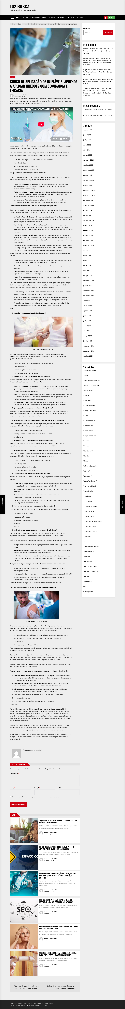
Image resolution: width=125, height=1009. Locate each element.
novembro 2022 (89, 296)
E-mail (37, 788)
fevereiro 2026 (88, 160)
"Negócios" (87, 496)
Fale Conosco (35, 17)
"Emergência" (88, 431)
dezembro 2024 (89, 190)
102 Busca (20, 6)
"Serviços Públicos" (90, 551)
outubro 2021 (88, 356)
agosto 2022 (87, 311)
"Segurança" (87, 536)
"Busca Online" (88, 390)
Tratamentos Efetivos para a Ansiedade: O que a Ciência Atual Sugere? (58, 821)
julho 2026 (87, 135)
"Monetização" (88, 491)
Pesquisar (86, 28)
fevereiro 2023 (88, 281)
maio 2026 (87, 145)
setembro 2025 (88, 170)
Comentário (14, 773)
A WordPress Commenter (92, 115)
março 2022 (87, 336)
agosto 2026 (87, 130)
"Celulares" (87, 401)
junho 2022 (87, 321)
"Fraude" (86, 441)
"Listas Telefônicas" (90, 481)
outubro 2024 (88, 200)
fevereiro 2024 (88, 220)
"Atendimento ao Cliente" (92, 380)
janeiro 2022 (87, 341)
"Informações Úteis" (90, 466)
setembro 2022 (88, 306)
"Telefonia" (87, 576)
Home (44, 17)
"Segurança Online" (90, 526)
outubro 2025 (88, 165)
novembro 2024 (89, 195)
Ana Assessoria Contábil (20, 94)
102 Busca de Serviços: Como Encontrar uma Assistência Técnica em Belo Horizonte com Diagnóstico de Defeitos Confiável (97, 92)
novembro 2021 (88, 351)
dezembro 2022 (89, 291)
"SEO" (85, 541)
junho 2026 (87, 140)
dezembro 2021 (88, 346)
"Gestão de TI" (88, 451)
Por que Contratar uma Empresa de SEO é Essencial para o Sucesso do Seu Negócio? (56, 901)
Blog (18, 17)
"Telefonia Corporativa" (91, 571)
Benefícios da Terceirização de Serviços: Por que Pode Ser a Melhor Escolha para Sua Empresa (57, 875)
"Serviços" (87, 556)
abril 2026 (87, 150)
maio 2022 (87, 326)
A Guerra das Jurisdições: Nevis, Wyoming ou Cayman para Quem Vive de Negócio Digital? (98, 81)
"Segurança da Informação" (92, 521)
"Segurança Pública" (90, 531)
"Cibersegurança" (89, 406)
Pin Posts (60, 17)
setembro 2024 (88, 205)
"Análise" (86, 375)
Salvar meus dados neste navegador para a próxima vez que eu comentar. (36, 797)
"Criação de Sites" (89, 411)
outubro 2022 (88, 301)
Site (60, 788)
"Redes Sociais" (88, 511)
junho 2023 (87, 260)
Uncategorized (88, 591)
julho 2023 (87, 255)
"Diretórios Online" (89, 421)
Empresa (25, 17)
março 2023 (87, 276)
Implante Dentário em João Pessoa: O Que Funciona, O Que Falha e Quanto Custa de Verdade (98, 51)
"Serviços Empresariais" (91, 546)
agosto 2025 (87, 175)
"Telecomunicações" (90, 566)
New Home (51, 17)
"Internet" (86, 471)
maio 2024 (87, 215)
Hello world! (108, 110)
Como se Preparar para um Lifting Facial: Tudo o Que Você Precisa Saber (58, 927)
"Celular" (86, 395)
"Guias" (85, 461)
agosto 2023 (87, 250)
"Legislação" (87, 476)
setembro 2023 (88, 245)
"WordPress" (87, 581)
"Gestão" (86, 456)
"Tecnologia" (87, 561)
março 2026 (87, 155)
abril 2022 (87, 331)
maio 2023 (87, 265)
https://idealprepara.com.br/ (27, 148)
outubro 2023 (88, 240)
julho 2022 (87, 316)
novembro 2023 (89, 235)
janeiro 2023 (87, 286)
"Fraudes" (86, 446)
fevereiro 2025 (88, 180)
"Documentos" (88, 426)
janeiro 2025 (87, 185)
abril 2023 (87, 270)
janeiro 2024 (87, 225)
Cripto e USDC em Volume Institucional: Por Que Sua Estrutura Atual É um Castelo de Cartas (97, 72)
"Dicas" (85, 416)
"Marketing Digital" (89, 486)
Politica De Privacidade (75, 17)
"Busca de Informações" (91, 385)
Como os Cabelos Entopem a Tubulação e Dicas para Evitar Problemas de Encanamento (58, 954)
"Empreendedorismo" (90, 436)
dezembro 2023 (89, 230)
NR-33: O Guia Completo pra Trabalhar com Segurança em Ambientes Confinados (56, 848)
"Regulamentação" (89, 516)
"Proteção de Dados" (90, 506)
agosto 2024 (87, 210)
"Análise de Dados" (90, 370)
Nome (12, 788)
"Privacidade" (88, 501)
